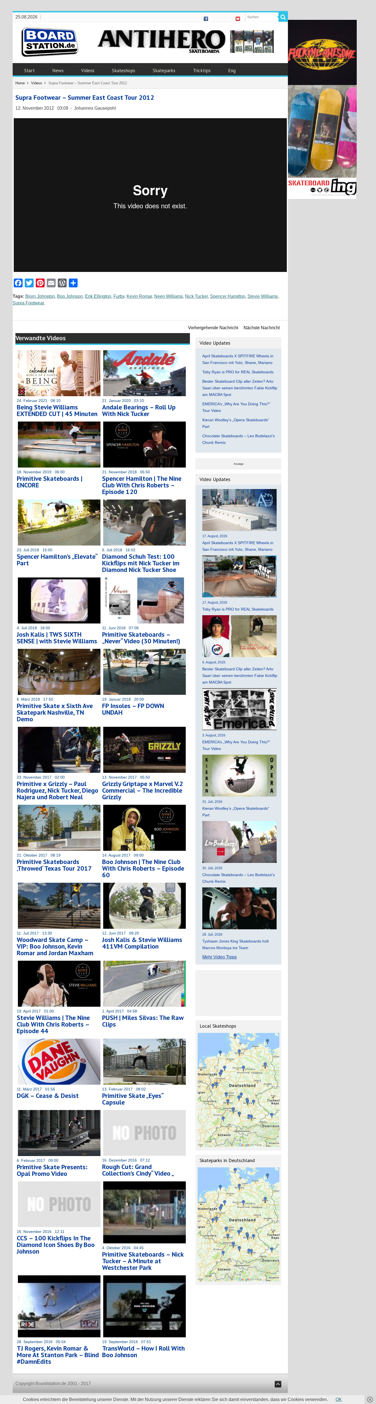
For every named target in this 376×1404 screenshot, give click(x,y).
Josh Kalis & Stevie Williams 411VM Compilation (142, 943)
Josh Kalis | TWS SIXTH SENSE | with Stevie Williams (57, 637)
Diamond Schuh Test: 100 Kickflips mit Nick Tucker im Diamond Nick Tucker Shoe (140, 563)
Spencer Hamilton (227, 296)
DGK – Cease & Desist (48, 1095)
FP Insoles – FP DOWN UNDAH (133, 709)
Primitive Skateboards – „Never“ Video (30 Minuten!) (141, 637)
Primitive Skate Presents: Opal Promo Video (52, 1170)
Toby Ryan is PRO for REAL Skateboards (238, 372)
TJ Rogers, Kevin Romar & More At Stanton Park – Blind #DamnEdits (58, 1355)
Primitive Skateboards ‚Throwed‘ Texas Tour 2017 (54, 865)
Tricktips (202, 71)
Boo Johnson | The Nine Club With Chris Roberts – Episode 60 (143, 868)
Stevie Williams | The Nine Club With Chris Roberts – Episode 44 (53, 1024)
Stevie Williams (262, 296)
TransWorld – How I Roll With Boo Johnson (143, 1351)
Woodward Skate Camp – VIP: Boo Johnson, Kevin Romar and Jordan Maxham (55, 946)
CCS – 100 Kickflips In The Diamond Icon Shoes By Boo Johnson (56, 1244)
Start (29, 71)
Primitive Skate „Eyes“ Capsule (132, 1098)
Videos (87, 71)
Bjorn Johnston (40, 296)
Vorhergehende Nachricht (213, 327)
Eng (232, 71)
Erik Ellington (98, 296)
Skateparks (164, 71)
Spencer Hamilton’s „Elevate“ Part (57, 559)
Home (20, 83)
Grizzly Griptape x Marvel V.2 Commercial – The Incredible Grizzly (142, 790)
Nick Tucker (196, 296)
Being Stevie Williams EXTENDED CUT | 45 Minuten (57, 410)
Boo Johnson (70, 296)
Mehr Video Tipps (219, 957)
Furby (118, 296)
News (58, 71)
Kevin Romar (139, 296)
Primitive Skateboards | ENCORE (49, 481)
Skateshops (123, 71)
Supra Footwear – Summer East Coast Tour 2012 (84, 97)
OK (339, 1399)
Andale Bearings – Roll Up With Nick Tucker (139, 410)
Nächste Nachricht (262, 327)
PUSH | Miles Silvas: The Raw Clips (142, 1020)
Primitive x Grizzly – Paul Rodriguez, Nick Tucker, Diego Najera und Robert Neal (57, 790)
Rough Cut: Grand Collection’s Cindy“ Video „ (138, 1170)
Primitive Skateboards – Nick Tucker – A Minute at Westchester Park (143, 1261)
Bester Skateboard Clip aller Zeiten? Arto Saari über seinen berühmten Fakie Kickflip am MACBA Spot (239, 388)
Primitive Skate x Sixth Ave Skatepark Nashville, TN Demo (55, 712)
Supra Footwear (28, 303)
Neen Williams (168, 296)
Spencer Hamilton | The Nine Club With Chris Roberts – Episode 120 (141, 485)
